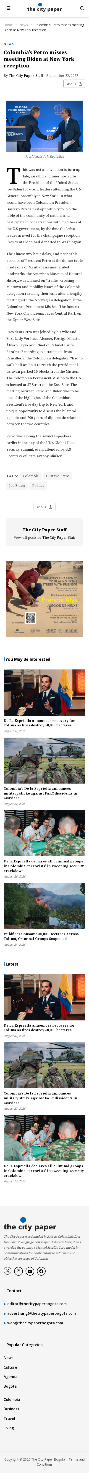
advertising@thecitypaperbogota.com (41, 1313)
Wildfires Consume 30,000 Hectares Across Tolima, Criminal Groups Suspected (41, 936)
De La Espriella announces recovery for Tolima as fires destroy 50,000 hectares (39, 723)
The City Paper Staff (26, 75)
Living (9, 1427)
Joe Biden (17, 485)
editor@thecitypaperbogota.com (37, 1303)
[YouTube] (30, 1271)
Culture (10, 1367)
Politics (38, 485)
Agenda (10, 1376)
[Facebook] (41, 1271)
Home (8, 25)
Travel (9, 1418)
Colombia (31, 476)
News (24, 25)
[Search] (82, 8)
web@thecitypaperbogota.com (35, 1322)
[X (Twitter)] (7, 1271)
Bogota (10, 1386)
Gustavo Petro (57, 476)
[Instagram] (18, 1271)
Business (11, 1408)
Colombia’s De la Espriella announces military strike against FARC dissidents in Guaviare (40, 793)
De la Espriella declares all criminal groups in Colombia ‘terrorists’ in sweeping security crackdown (44, 866)
